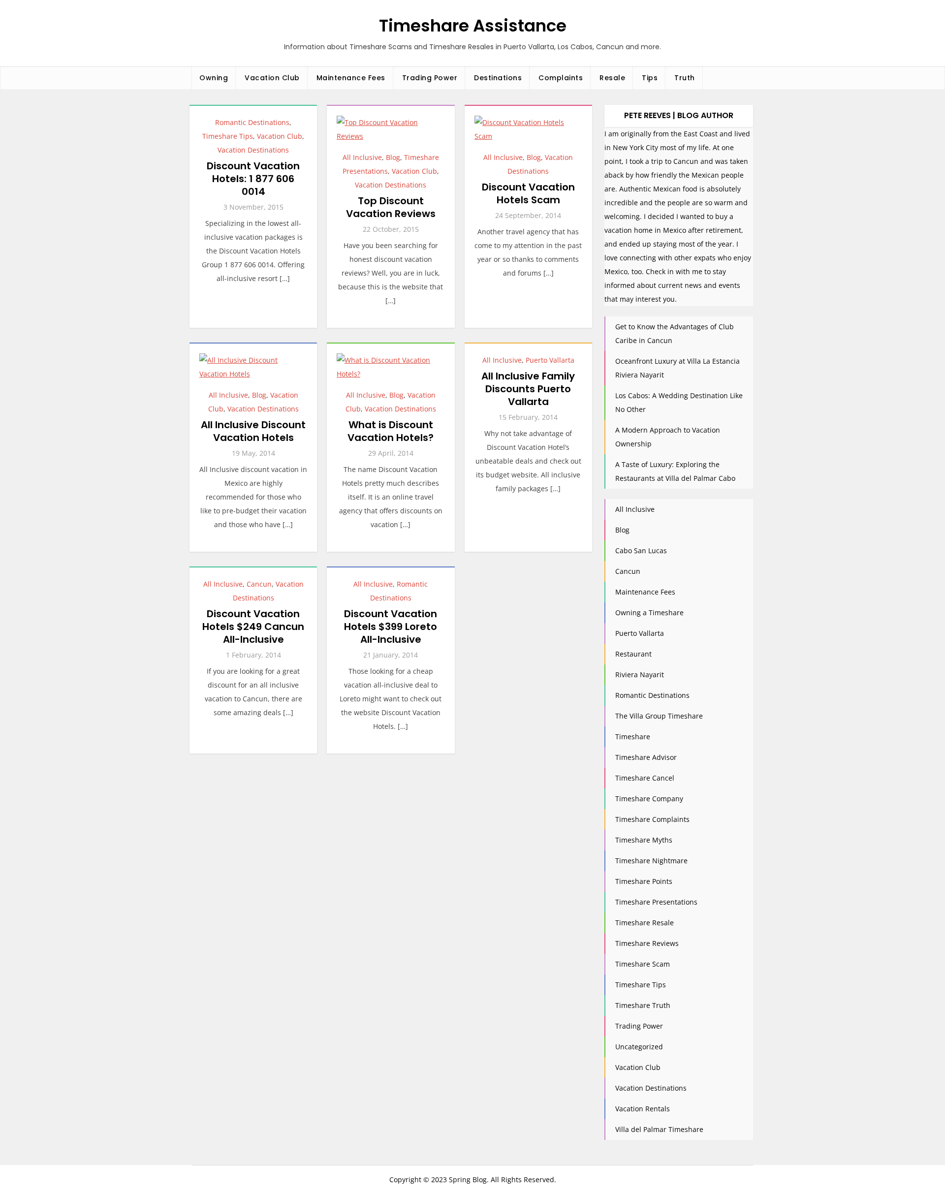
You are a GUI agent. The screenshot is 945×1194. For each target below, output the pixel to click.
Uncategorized (639, 1046)
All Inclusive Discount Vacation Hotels (253, 431)
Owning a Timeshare (649, 612)
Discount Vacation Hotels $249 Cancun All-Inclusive (253, 626)
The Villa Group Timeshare (659, 716)
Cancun (259, 584)
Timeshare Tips (227, 136)
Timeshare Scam (642, 964)
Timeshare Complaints (652, 819)
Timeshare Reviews (647, 943)
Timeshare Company (649, 798)
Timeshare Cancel (644, 778)
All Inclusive (362, 157)
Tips (650, 78)
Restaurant (633, 654)
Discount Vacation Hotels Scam (528, 193)
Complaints (560, 78)
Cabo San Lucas (641, 550)
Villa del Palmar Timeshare (659, 1129)
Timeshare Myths (643, 840)
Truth (684, 78)
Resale (612, 78)
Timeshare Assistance (473, 25)
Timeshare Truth (642, 1005)
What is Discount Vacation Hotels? (390, 431)
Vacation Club (272, 78)
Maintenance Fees (350, 78)
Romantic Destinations (252, 122)
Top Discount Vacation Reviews (391, 207)
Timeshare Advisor (646, 757)
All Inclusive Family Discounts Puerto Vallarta (528, 388)
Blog (393, 157)
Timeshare (632, 736)
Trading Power (430, 78)
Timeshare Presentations (656, 902)
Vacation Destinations (253, 150)
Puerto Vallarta (550, 360)
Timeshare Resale (644, 922)
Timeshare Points (643, 881)
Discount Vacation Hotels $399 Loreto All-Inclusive (390, 626)
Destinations (498, 78)
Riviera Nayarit (639, 674)
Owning (213, 78)
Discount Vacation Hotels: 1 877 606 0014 (253, 178)
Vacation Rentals (642, 1108)
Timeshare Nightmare (651, 860)
